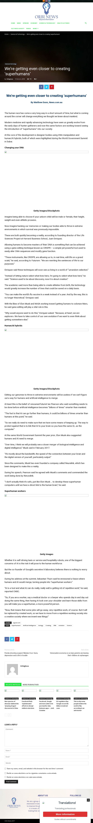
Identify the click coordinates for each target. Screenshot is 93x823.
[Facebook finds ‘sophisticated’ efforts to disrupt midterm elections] (29, 694)
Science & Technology (47, 23)
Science (69, 625)
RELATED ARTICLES (13, 685)
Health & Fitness (63, 23)
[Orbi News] (46, 11)
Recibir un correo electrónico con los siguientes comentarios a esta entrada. (32, 773)
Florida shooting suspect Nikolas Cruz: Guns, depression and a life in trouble (21, 654)
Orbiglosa (10, 79)
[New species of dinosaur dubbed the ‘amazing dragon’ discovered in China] (12, 694)
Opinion (26, 23)
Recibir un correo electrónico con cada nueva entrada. (24, 777)
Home (13, 23)
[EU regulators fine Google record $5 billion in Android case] (63, 694)
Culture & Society (17, 28)
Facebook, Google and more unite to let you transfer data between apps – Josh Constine (46, 706)
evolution (61, 625)
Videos (28, 28)
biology (40, 625)
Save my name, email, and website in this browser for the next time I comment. (35, 768)
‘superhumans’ (16, 625)
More (35, 28)
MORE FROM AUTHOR (31, 685)
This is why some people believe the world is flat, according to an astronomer (80, 706)
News (19, 23)
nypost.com (16, 623)
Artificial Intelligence (29, 625)
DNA (55, 625)
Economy (34, 23)
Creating (48, 625)
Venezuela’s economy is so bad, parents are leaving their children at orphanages (69, 654)
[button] (85, 23)
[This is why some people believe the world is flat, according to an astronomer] (81, 694)
